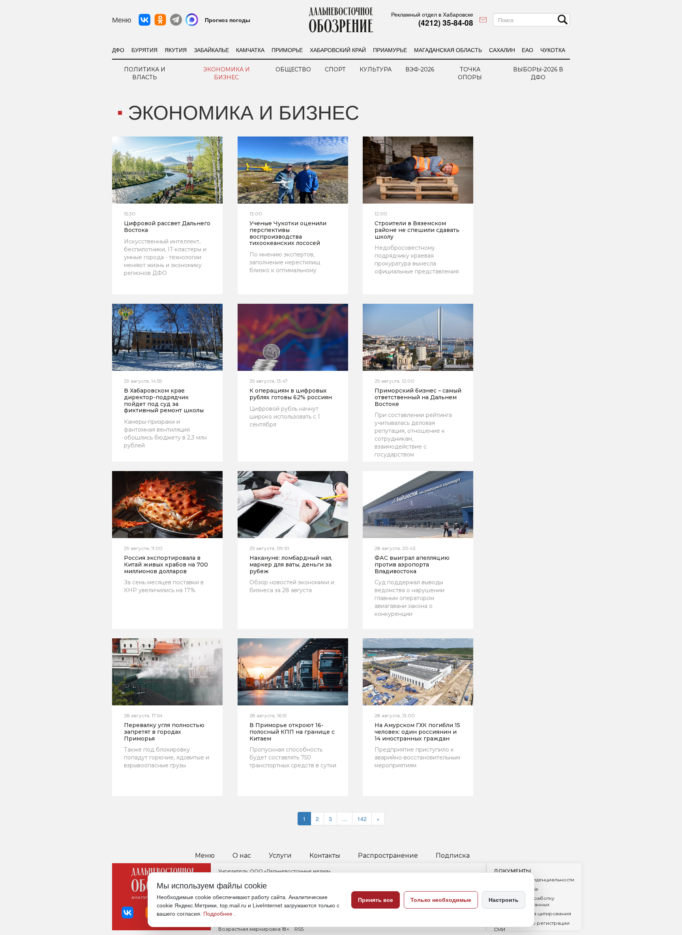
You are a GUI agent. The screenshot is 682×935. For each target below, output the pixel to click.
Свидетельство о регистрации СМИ (532, 926)
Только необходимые (440, 900)
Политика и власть (144, 73)
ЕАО (527, 50)
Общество (293, 69)
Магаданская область (448, 50)
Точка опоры (470, 73)
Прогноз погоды (227, 20)
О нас (241, 855)
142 (362, 819)
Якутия (176, 50)
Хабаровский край (338, 50)
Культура (376, 69)
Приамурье (390, 50)
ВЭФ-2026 (419, 69)
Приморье (287, 50)
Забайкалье (211, 50)
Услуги (280, 855)
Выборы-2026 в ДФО (538, 73)
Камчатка (250, 50)
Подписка (453, 855)
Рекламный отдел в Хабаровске (432, 14)
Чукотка (552, 50)
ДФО (118, 50)
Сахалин (502, 50)
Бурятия (144, 50)
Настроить (504, 900)
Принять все (375, 900)
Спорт (335, 69)
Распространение (388, 855)
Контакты (324, 855)
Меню (205, 855)
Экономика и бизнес (226, 73)
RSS (299, 929)
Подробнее (218, 914)
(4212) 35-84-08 (445, 22)
